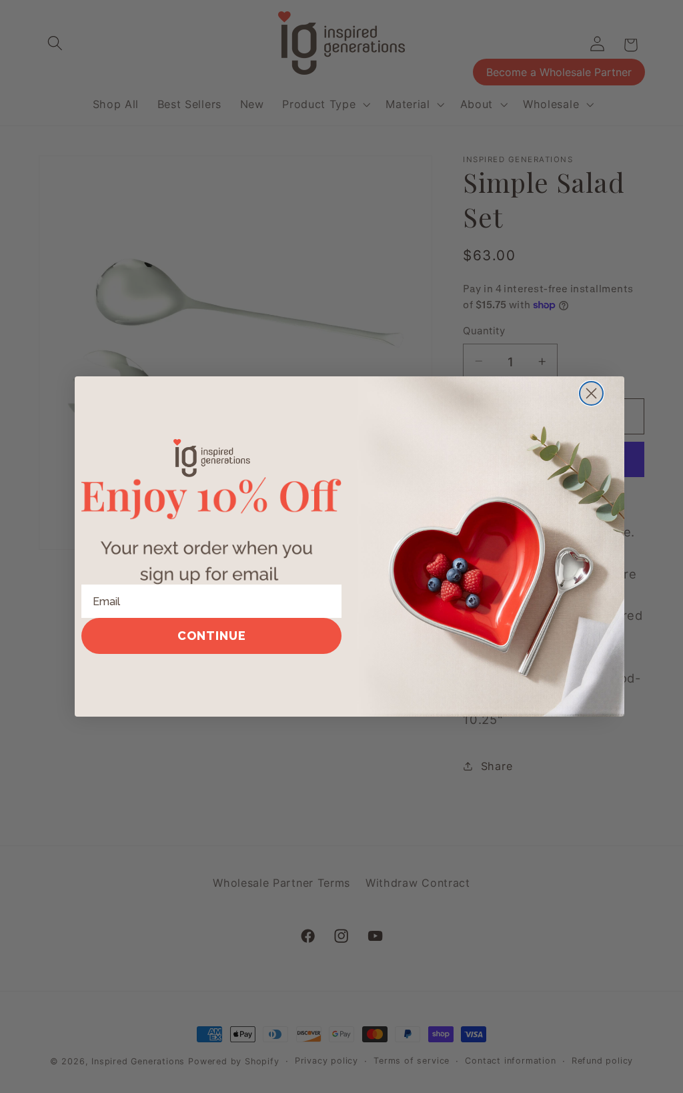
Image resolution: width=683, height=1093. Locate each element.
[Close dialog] (591, 393)
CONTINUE (211, 636)
